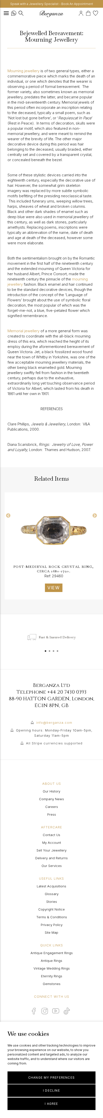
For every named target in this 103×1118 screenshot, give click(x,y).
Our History (51, 791)
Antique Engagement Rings (51, 953)
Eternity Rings (51, 976)
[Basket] (89, 12)
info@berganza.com (54, 722)
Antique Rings (51, 961)
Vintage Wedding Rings (52, 968)
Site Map (51, 932)
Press (51, 814)
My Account (51, 843)
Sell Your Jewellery (51, 850)
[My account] (81, 12)
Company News (51, 799)
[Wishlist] (96, 12)
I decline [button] (51, 1090)
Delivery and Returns (51, 858)
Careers (51, 807)
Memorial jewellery (24, 331)
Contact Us (51, 835)
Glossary (51, 894)
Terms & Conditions (51, 917)
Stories (51, 902)
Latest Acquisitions (51, 886)
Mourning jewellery (24, 70)
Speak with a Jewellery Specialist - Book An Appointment (51, 4)
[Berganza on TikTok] (66, 1011)
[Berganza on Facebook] (34, 1011)
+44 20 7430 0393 (66, 692)
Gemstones (51, 984)
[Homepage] (51, 13)
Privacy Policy (51, 925)
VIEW (51, 587)
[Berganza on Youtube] (56, 1011)
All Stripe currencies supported (54, 743)
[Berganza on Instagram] (44, 1011)
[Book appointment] (77, 12)
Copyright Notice (51, 909)
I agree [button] (51, 1104)
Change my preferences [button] (51, 1077)
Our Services (52, 866)
